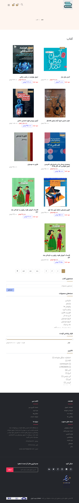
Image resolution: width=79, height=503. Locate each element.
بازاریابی (68, 300)
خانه (42, 20)
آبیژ (69, 379)
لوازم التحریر (69, 434)
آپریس (68, 382)
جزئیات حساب (34, 417)
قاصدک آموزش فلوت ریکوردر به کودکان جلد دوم (24, 211)
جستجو (10, 290)
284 (69, 360)
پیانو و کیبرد (67, 309)
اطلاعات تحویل (69, 407)
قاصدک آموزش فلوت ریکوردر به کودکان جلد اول (56, 256)
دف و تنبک (67, 324)
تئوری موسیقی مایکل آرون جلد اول (59, 210)
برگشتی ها (70, 417)
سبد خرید (35, 410)
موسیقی (70, 443)
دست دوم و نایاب (68, 431)
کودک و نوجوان (68, 428)
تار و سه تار (67, 315)
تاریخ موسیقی (66, 318)
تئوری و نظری (66, 312)
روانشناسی (70, 437)
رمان (71, 446)
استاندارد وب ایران (36, 498)
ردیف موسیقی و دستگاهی (62, 327)
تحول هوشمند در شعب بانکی (29, 77)
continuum (64, 364)
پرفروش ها (67, 306)
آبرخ (69, 373)
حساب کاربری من (33, 407)
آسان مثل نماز (65, 77)
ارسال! (9, 470)
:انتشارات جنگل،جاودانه (63, 357)
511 (31, 271)
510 (37, 271)
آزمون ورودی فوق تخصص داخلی (27, 121)
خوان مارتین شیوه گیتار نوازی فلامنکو (58, 121)
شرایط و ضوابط (68, 410)
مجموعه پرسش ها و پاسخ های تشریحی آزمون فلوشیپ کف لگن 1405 (57, 165)
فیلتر (69, 343)
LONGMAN (63, 367)
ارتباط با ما (70, 414)
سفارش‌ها (35, 414)
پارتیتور (68, 303)
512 (24, 271)
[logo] (68, 5)
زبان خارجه (70, 440)
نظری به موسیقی (33, 164)
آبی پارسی (67, 376)
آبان (69, 370)
